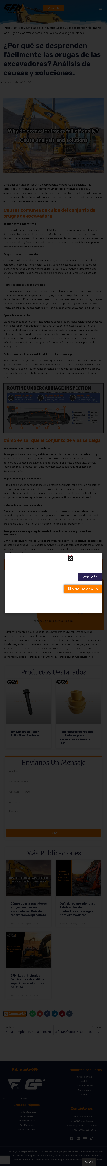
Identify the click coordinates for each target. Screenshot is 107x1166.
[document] (53, 583)
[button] (70, 558)
